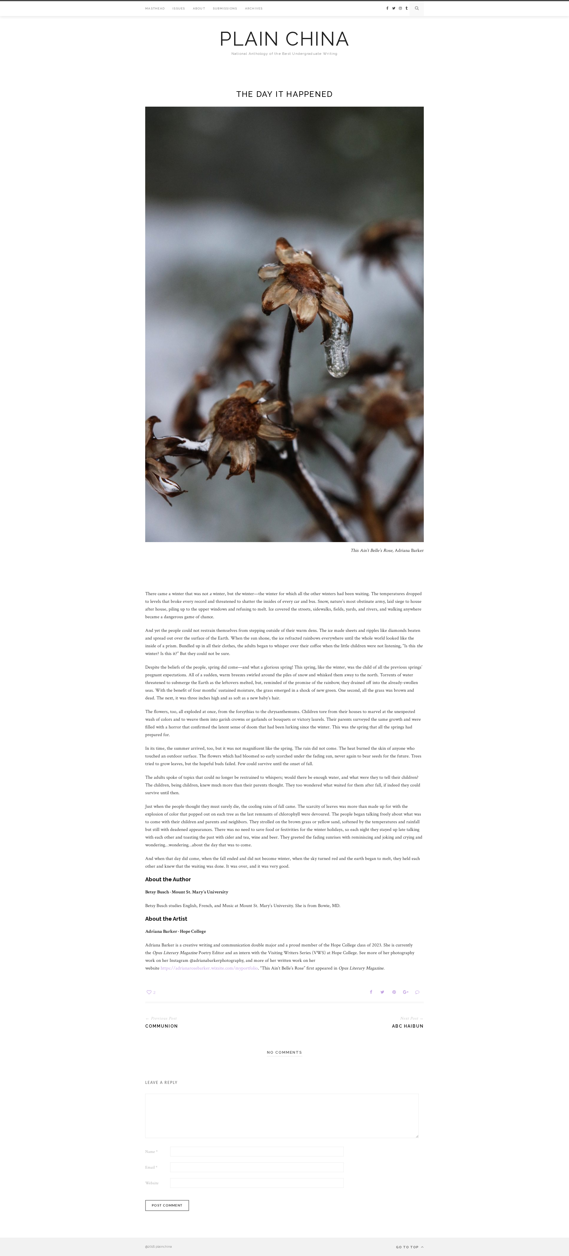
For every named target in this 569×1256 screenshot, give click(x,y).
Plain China (284, 39)
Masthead (155, 8)
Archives (254, 8)
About (199, 8)
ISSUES (178, 8)
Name (151, 1151)
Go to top (408, 1247)
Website (152, 1183)
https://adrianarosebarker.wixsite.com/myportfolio (209, 968)
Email (151, 1167)
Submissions (225, 8)
